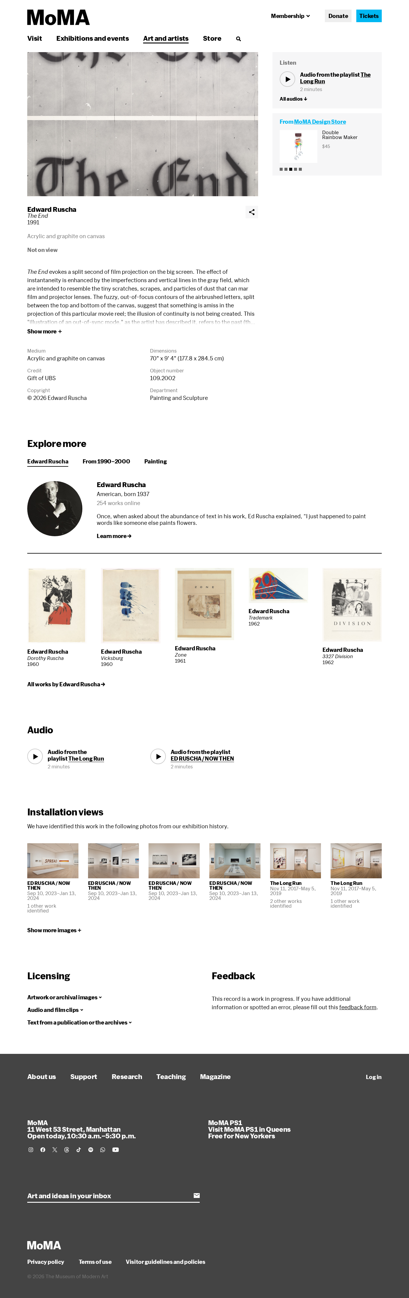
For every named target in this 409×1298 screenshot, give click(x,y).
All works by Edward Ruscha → (66, 684)
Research (127, 1076)
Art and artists (166, 38)
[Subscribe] (197, 1195)
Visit (34, 38)
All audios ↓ (293, 98)
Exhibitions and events (92, 38)
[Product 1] (281, 169)
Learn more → (114, 536)
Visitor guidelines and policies (165, 1261)
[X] (54, 1149)
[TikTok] (78, 1149)
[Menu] (238, 38)
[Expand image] (142, 124)
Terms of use (95, 1261)
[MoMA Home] (58, 17)
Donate (338, 16)
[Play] (287, 79)
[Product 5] (300, 169)
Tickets (369, 16)
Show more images (52, 930)
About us (41, 1076)
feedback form (357, 1007)
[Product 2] (285, 169)
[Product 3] (290, 169)
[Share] (252, 212)
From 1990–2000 (106, 461)
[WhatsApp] (102, 1149)
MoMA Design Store (320, 121)
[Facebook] (42, 1149)
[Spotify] (90, 1149)
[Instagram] (30, 1149)
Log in (374, 1077)
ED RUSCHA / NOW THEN (202, 758)
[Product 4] (295, 169)
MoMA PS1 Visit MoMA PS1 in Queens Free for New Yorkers (249, 1129)
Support (83, 1076)
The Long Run (86, 758)
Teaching (171, 1076)
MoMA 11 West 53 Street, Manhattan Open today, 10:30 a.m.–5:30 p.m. (81, 1129)
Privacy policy (45, 1261)
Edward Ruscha (51, 209)
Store (212, 38)
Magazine (215, 1076)
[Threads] (66, 1149)
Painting (155, 461)
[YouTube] (115, 1149)
